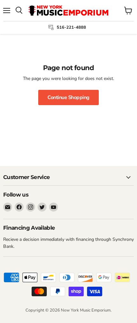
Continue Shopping (68, 97)
